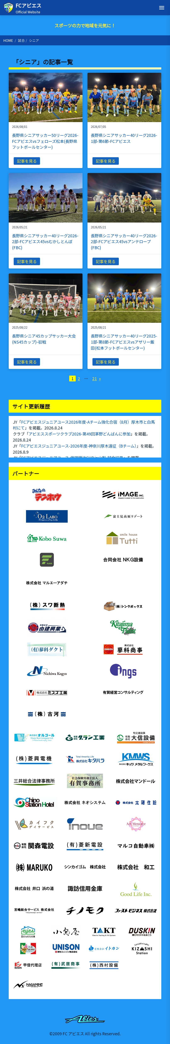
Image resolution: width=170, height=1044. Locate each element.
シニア (34, 40)
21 (94, 378)
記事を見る (27, 161)
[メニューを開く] (162, 8)
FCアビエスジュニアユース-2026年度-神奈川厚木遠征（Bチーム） (78, 446)
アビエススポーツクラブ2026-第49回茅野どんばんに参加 (79, 434)
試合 (21, 40)
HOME (8, 40)
